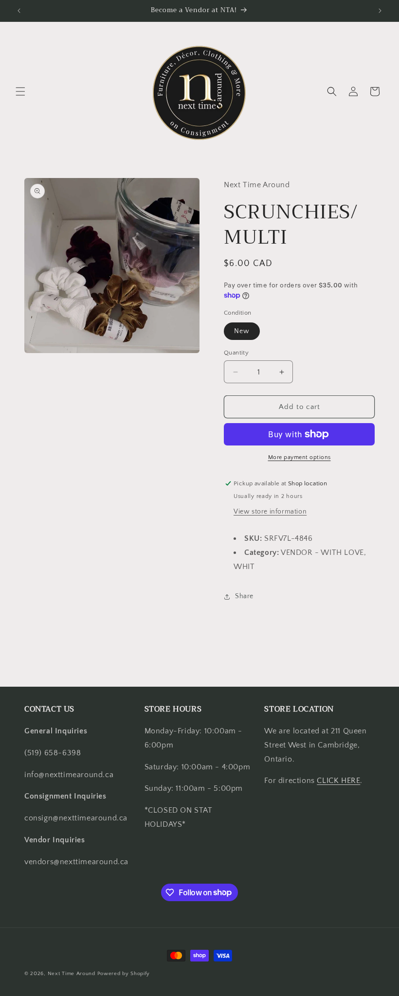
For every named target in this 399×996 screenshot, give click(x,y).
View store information (270, 512)
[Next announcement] (380, 10)
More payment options (299, 457)
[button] (20, 91)
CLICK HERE (338, 780)
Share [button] (244, 596)
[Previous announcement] (19, 10)
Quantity (236, 352)
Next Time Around (71, 974)
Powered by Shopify (123, 974)
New (242, 331)
